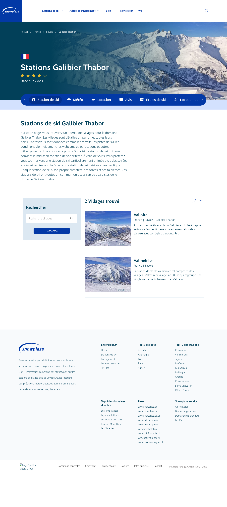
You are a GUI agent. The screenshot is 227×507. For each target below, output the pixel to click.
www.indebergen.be (148, 420)
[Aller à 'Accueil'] (11, 11)
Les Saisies (181, 367)
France (37, 31)
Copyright (90, 466)
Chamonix (180, 350)
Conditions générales (69, 466)
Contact (158, 466)
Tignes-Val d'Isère (110, 415)
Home (104, 350)
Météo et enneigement (82, 10)
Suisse (141, 367)
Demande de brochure (187, 415)
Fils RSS (179, 420)
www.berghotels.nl (147, 429)
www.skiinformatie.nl (149, 433)
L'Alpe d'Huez (182, 390)
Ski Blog (105, 367)
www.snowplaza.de (148, 411)
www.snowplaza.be (148, 406)
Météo (78, 99)
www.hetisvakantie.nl (149, 437)
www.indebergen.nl (148, 424)
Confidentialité (108, 466)
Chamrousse (182, 381)
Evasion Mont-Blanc (111, 424)
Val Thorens (181, 354)
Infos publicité (141, 466)
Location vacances (111, 363)
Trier (199, 200)
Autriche (142, 350)
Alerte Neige (181, 406)
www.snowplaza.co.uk (149, 415)
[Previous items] (25, 100)
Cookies (125, 466)
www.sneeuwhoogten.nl (150, 442)
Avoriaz (179, 376)
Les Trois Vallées (109, 410)
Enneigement (108, 359)
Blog (108, 10)
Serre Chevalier (183, 385)
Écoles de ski (156, 99)
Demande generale (185, 411)
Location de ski (191, 99)
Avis (140, 10)
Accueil (24, 31)
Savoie (49, 31)
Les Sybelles (107, 428)
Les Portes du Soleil (111, 419)
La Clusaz (180, 363)
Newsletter (126, 10)
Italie (140, 363)
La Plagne (180, 372)
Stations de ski (50, 10)
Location (104, 99)
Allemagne (143, 354)
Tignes (178, 359)
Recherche (52, 230)
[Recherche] (205, 10)
